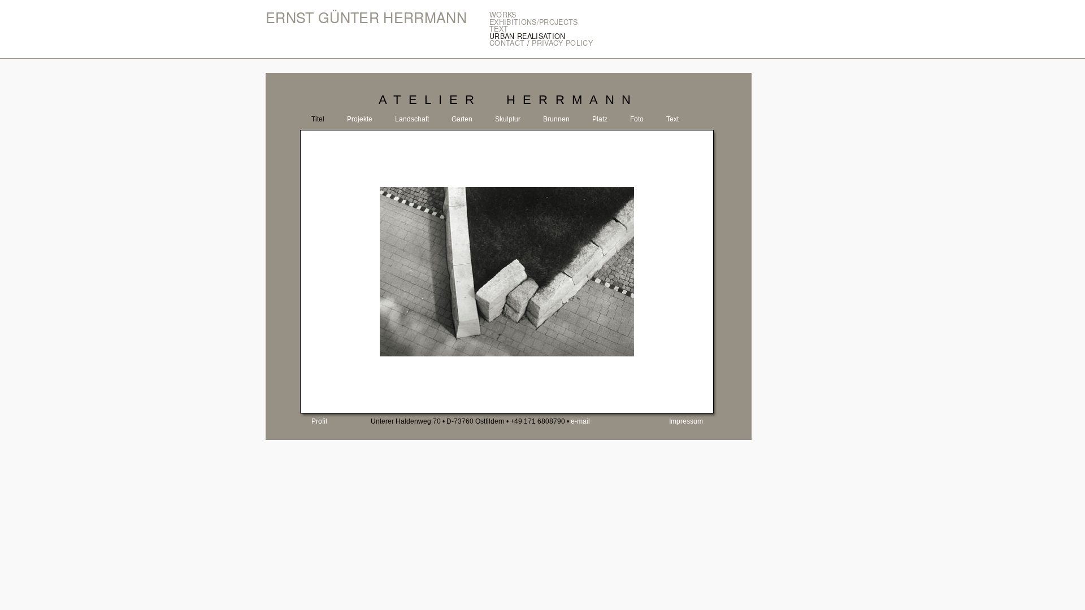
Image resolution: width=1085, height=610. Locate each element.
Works (503, 15)
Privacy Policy (562, 43)
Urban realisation (527, 36)
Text (498, 29)
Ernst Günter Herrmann (366, 17)
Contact (506, 43)
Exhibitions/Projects (533, 22)
